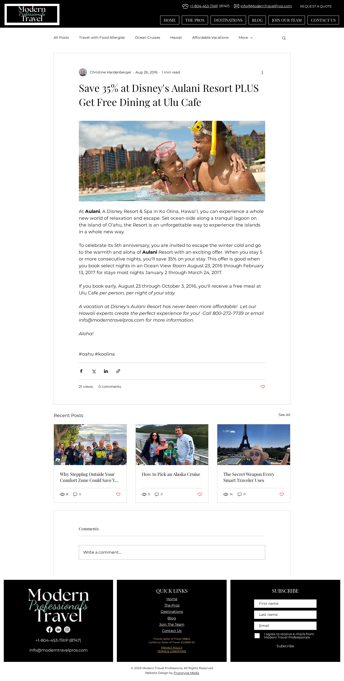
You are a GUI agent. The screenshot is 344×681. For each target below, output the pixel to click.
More (243, 37)
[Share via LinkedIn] (106, 371)
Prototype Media (186, 673)
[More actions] (262, 72)
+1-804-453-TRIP (204, 6)
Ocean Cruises (147, 37)
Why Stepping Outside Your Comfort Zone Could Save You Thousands (90, 477)
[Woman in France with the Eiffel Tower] (253, 444)
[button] (284, 38)
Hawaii (176, 37)
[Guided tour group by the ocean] (90, 444)
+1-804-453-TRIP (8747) (58, 640)
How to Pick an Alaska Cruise (171, 474)
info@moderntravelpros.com (58, 650)
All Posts (61, 37)
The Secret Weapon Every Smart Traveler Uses (248, 477)
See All (284, 414)
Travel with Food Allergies (102, 37)
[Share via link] (118, 371)
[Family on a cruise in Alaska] (172, 444)
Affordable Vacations (210, 37)
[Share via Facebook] (81, 371)
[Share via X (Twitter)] (93, 371)
